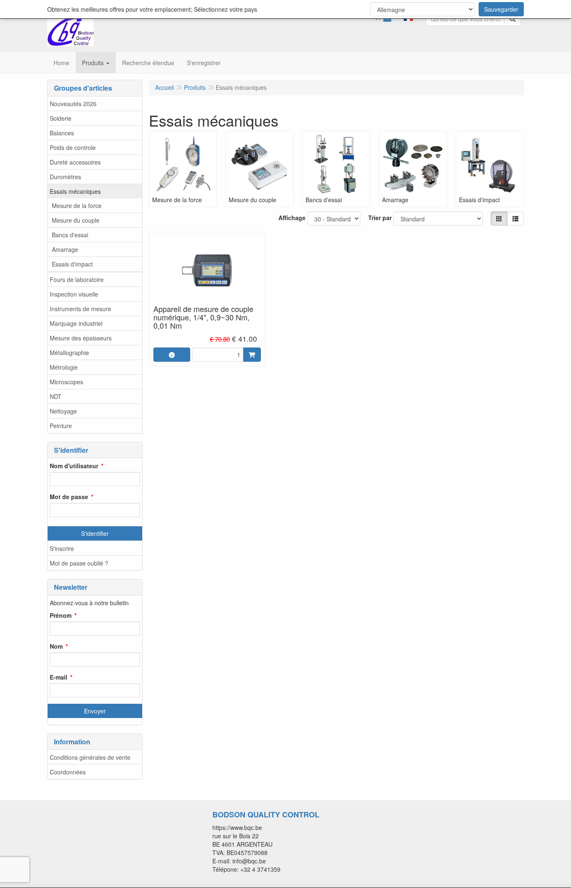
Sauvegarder (501, 9)
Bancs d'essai (70, 235)
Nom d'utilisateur (74, 466)
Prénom (60, 615)
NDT (55, 396)
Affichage (292, 217)
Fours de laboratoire (77, 279)
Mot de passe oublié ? (79, 563)
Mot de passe (69, 496)
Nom (56, 646)
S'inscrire (62, 548)
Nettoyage (63, 411)
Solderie (60, 118)
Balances (62, 133)
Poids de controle (73, 147)
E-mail (58, 677)
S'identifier (95, 533)
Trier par (380, 217)
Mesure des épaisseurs (81, 338)
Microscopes (66, 382)
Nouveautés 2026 (73, 103)
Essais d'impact (72, 264)
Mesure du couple (75, 220)
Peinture (61, 425)
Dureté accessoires (75, 162)
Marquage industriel (76, 323)
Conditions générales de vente (90, 757)
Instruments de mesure (80, 308)
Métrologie (64, 367)
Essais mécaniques (75, 191)
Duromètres (65, 177)
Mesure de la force (77, 205)
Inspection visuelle (74, 294)
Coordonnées (68, 772)
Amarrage (65, 249)
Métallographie (69, 352)
